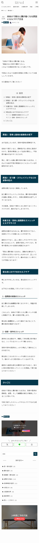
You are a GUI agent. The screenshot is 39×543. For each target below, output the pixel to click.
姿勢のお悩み (10, 479)
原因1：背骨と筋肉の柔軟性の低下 (18, 97)
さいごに (9, 120)
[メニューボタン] (36, 2)
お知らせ (8, 487)
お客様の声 (9, 492)
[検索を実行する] (35, 454)
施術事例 (8, 496)
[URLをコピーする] (31, 444)
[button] (7, 444)
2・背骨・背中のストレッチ (18, 117)
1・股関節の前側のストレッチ (19, 115)
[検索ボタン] (2, 2)
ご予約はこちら (19, 518)
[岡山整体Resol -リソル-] (19, 2)
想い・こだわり (10, 500)
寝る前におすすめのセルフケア (17, 112)
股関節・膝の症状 (11, 475)
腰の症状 (6, 22)
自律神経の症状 (10, 483)
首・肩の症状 (9, 466)
